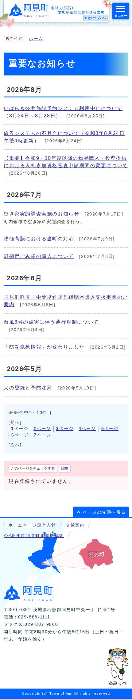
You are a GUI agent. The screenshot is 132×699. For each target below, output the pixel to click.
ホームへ (97, 18)
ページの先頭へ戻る (104, 512)
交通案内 (75, 525)
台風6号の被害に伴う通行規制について (51, 322)
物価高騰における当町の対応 (39, 238)
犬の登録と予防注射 (28, 387)
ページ (42, 428)
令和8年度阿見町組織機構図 (34, 535)
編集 (64, 468)
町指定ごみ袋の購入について (39, 256)
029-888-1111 (34, 617)
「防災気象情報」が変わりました (44, 347)
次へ (15, 445)
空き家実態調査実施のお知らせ (41, 213)
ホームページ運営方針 (32, 525)
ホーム (36, 39)
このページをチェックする (33, 468)
